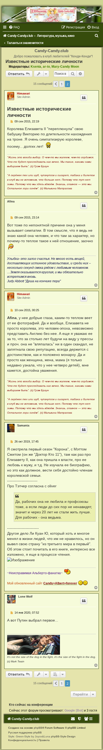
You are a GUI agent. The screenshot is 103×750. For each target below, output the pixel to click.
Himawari (23, 93)
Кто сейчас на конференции (31, 704)
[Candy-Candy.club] (51, 14)
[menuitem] (14, 27)
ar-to (46, 66)
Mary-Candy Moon (65, 66)
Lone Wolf (25, 596)
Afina (11, 201)
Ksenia (36, 66)
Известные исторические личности (44, 61)
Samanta (23, 425)
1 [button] (62, 84)
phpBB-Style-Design (63, 736)
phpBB (38, 727)
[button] (55, 84)
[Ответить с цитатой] (83, 98)
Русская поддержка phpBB (25, 732)
